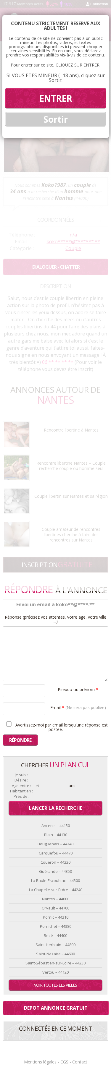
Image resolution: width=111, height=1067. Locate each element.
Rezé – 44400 (55, 935)
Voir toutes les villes (55, 985)
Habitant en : (21, 791)
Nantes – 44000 (55, 898)
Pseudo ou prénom (78, 689)
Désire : (21, 780)
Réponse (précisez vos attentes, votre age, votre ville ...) (55, 619)
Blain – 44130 (55, 834)
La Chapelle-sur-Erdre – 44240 (55, 889)
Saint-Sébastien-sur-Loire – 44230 (55, 963)
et (37, 786)
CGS (64, 1062)
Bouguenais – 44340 (55, 844)
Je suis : (21, 775)
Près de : (21, 796)
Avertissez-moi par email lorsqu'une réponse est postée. (61, 727)
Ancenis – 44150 (55, 825)
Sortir (56, 119)
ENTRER (55, 98)
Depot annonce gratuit (56, 1008)
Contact (79, 1062)
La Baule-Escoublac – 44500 (55, 880)
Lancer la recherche (55, 808)
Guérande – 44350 (55, 871)
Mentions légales (40, 1062)
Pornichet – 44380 (55, 926)
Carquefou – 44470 (56, 853)
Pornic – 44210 (55, 917)
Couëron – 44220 (55, 862)
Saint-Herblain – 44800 (55, 944)
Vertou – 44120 (55, 972)
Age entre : (21, 786)
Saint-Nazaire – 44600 (55, 953)
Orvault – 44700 (55, 908)
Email (78, 707)
